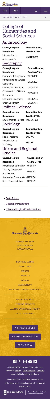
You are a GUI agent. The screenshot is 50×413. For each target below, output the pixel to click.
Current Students (25, 304)
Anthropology (14, 42)
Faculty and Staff (25, 313)
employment (25, 285)
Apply (15, 11)
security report (29, 371)
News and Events (25, 262)
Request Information (25, 336)
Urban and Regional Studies (19, 150)
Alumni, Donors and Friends (25, 309)
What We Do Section (15, 17)
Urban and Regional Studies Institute (23, 209)
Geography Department (17, 204)
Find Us (25, 271)
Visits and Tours (25, 328)
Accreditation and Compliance (25, 289)
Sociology (11, 124)
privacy (18, 371)
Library (25, 280)
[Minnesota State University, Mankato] (25, 231)
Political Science (16, 107)
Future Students (25, 299)
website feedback (31, 374)
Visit (5, 11)
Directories (25, 266)
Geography (12, 63)
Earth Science (12, 198)
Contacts (25, 275)
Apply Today (25, 345)
